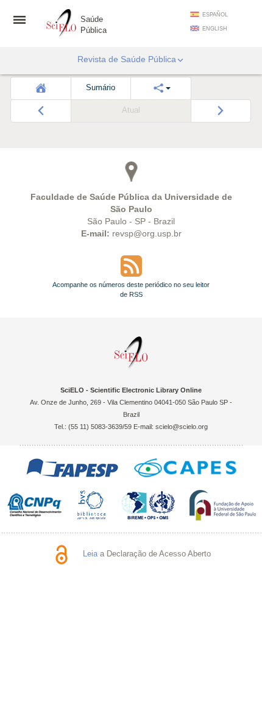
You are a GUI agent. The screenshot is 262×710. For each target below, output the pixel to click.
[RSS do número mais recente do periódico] (131, 266)
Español (215, 15)
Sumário (100, 87)
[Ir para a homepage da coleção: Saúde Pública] (61, 21)
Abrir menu (23, 19)
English (214, 29)
